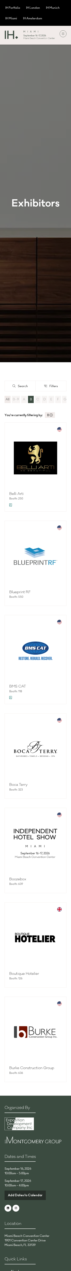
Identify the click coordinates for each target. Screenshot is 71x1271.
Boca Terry (18, 784)
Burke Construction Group (31, 1068)
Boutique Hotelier (24, 973)
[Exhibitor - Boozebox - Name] (35, 850)
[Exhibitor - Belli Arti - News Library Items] (10, 505)
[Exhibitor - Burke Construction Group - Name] (35, 1039)
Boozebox (17, 879)
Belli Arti (16, 493)
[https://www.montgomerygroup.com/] (33, 1142)
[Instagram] (15, 1208)
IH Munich (53, 7)
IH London (33, 7)
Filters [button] (54, 387)
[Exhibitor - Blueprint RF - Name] (35, 563)
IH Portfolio (12, 7)
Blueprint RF (19, 592)
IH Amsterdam (32, 18)
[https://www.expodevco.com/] (19, 1129)
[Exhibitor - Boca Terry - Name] (35, 756)
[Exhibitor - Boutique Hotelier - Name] (35, 945)
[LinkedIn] (8, 1208)
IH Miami (11, 18)
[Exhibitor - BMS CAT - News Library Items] (10, 697)
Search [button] (24, 387)
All (7, 399)
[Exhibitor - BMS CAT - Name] (35, 659)
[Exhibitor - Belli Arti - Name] (35, 467)
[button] (63, 33)
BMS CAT (17, 686)
